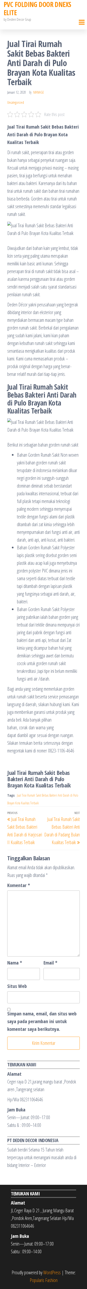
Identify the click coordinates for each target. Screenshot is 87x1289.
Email (50, 962)
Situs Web (17, 986)
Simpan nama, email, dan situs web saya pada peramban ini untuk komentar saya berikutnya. (42, 1021)
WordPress (52, 1272)
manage (38, 92)
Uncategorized (15, 102)
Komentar (18, 885)
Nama (14, 962)
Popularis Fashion (44, 1280)
